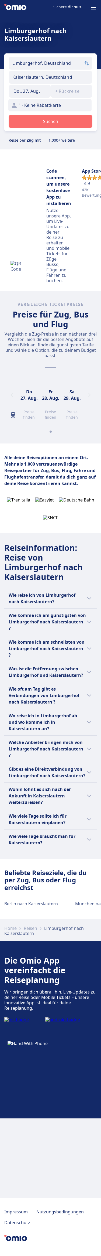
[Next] (89, 395)
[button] (30, 91)
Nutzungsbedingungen (60, 1212)
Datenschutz (17, 1223)
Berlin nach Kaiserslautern (31, 904)
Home (10, 928)
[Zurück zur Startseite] (15, 7)
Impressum (16, 1212)
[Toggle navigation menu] (93, 7)
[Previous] (12, 395)
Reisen (30, 928)
